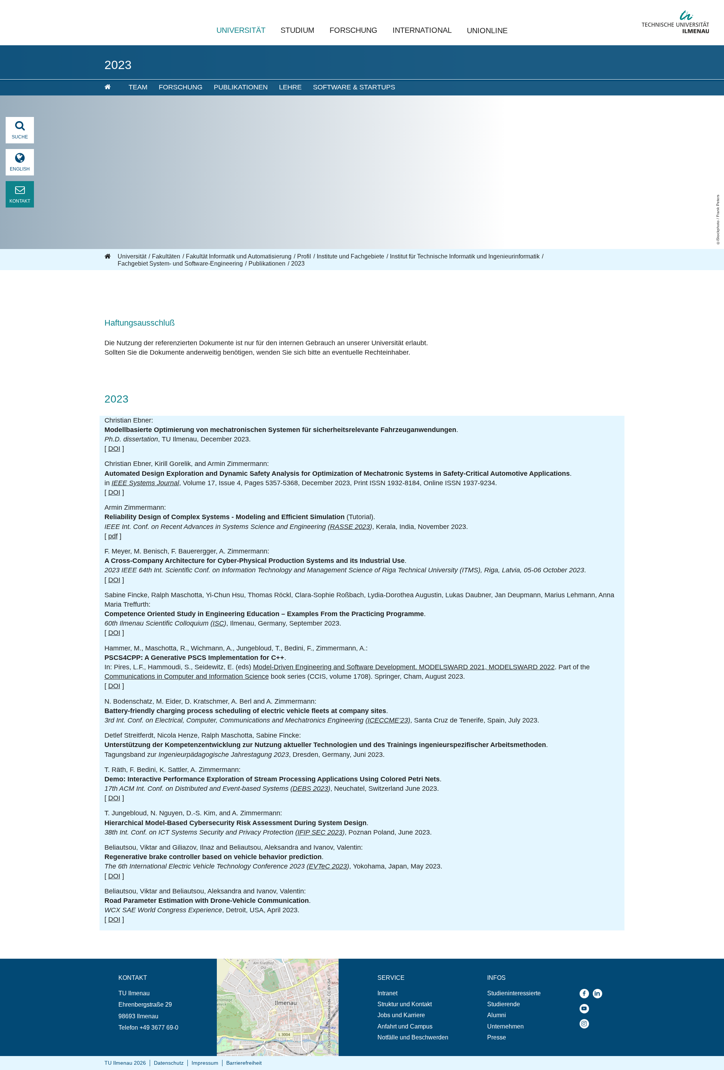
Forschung (353, 30)
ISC (218, 623)
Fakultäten (166, 256)
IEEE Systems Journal (145, 483)
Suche (20, 137)
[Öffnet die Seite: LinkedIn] (599, 993)
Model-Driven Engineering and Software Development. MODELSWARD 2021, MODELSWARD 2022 (404, 667)
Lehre (290, 87)
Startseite (108, 256)
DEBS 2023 (310, 788)
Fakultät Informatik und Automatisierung (238, 256)
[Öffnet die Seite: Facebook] (586, 993)
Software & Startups (354, 87)
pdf (113, 536)
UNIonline (487, 30)
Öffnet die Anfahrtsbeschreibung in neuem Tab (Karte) (273, 966)
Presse (496, 1037)
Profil (304, 256)
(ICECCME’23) (387, 720)
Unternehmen (505, 1026)
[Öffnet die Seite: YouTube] (586, 1008)
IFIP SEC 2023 (320, 832)
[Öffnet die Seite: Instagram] (586, 1023)
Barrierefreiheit (244, 1063)
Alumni (496, 1015)
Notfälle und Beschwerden (412, 1037)
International (422, 30)
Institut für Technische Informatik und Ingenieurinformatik (465, 256)
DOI (114, 448)
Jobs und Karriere (401, 1015)
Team (138, 87)
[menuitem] (111, 87)
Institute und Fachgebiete (350, 256)
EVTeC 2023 (328, 866)
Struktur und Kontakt (404, 1004)
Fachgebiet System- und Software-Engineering (180, 263)
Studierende (503, 1004)
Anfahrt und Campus (405, 1026)
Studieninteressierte (514, 993)
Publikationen (241, 87)
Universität (240, 30)
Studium (297, 30)
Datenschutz (169, 1063)
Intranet (387, 993)
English (20, 169)
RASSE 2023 (350, 526)
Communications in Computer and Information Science (186, 676)
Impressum (205, 1063)
